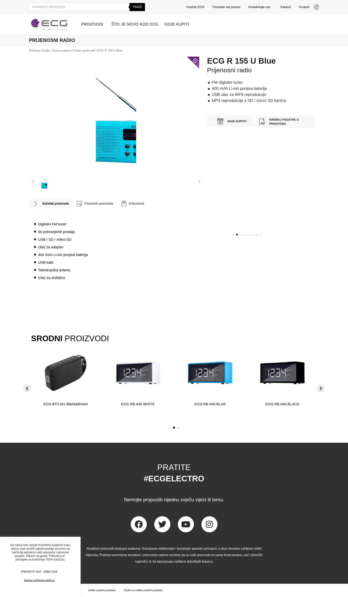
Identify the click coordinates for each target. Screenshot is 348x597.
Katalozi (286, 7)
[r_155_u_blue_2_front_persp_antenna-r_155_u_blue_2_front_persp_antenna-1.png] (116, 113)
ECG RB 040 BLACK (282, 404)
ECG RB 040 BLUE (210, 404)
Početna (34, 50)
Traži (137, 7)
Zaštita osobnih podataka (102, 590)
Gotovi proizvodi (84, 50)
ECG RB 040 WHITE (138, 404)
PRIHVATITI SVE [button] (31, 571)
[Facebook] (139, 524)
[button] (32, 181)
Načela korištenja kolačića (39, 580)
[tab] (51, 203)
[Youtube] (186, 524)
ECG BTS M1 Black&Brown (65, 404)
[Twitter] (162, 524)
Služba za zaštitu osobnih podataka (143, 590)
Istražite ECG (195, 7)
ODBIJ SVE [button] (51, 571)
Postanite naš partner (226, 7)
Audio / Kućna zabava (56, 50)
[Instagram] (209, 524)
